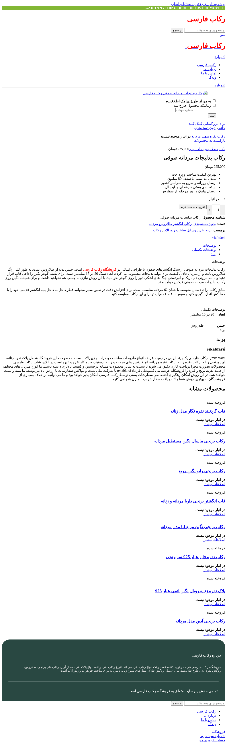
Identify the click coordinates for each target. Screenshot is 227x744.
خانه (221, 128)
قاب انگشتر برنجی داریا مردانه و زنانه (193, 501)
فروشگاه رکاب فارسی (153, 691)
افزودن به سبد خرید (192, 207)
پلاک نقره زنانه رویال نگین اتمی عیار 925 (190, 591)
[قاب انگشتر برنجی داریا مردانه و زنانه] (191, 488)
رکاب (157, 230)
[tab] (209, 245)
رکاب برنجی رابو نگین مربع (202, 471)
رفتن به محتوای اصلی (187, 4)
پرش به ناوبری (214, 4)
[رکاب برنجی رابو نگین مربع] (203, 458)
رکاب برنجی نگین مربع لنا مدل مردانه (193, 526)
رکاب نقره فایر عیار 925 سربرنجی (195, 556)
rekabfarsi (218, 238)
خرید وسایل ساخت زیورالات (183, 230)
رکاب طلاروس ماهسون (207, 149)
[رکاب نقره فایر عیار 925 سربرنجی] (168, 544)
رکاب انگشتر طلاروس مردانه (170, 224)
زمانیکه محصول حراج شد (193, 105)
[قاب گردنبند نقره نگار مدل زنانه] (190, 398)
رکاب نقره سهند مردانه (208, 136)
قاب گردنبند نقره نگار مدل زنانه (197, 411)
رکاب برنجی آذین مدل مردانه (200, 621)
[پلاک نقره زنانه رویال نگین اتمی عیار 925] (194, 574)
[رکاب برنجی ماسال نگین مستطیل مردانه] (183, 428)
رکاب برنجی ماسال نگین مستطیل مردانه (189, 441)
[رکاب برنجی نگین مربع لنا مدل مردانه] (189, 518)
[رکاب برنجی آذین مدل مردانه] (202, 608)
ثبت (212, 115)
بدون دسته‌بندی (205, 128)
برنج (208, 230)
